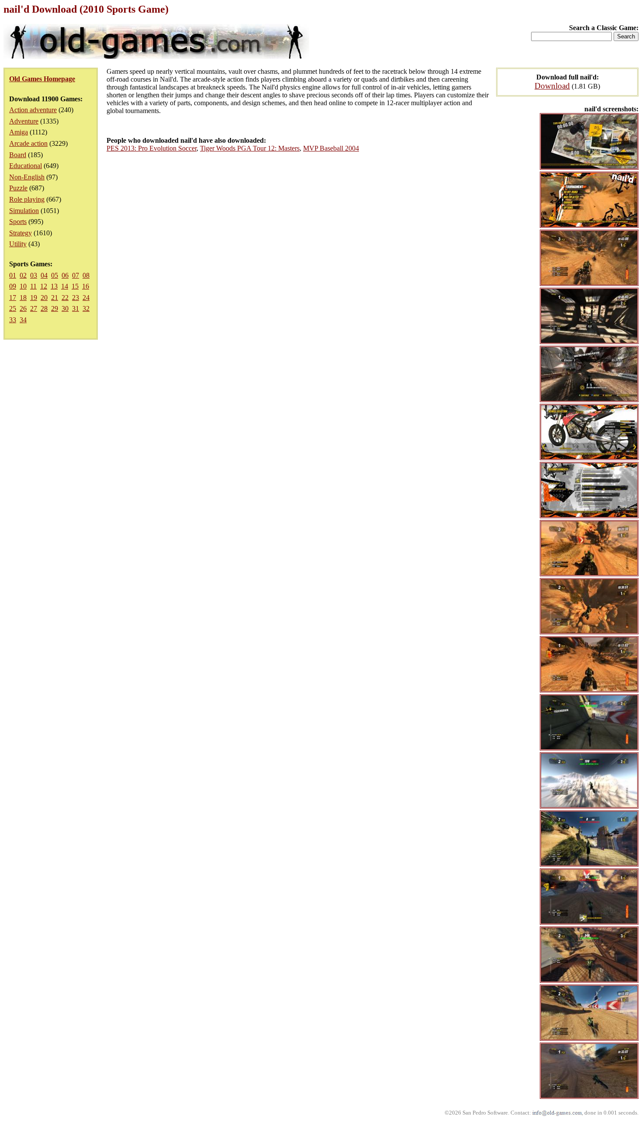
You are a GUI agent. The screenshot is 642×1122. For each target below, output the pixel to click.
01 (12, 275)
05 (54, 275)
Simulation (24, 210)
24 (86, 297)
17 (12, 297)
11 (33, 286)
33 (12, 320)
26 (23, 308)
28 (44, 308)
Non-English (27, 177)
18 (23, 297)
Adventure (23, 121)
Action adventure (33, 110)
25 (12, 308)
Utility (18, 244)
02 (23, 275)
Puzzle (18, 188)
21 (54, 297)
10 (23, 286)
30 (65, 308)
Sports (18, 221)
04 (44, 275)
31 (75, 308)
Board (17, 154)
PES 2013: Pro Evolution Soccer (152, 148)
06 (65, 275)
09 (12, 286)
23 (75, 297)
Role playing (27, 199)
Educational (25, 165)
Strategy (20, 233)
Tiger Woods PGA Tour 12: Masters (250, 148)
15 (75, 286)
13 (54, 286)
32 (86, 308)
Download (552, 85)
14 (64, 286)
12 (43, 286)
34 (23, 320)
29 (54, 308)
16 (85, 286)
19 (33, 297)
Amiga (18, 132)
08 (86, 275)
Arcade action (28, 143)
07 (75, 275)
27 (33, 308)
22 (65, 297)
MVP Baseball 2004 (331, 148)
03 (33, 275)
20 (44, 297)
